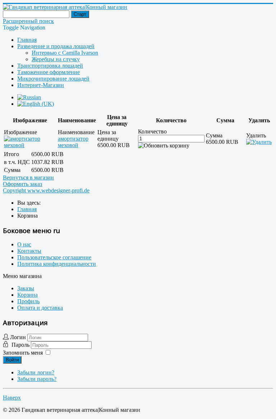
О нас (24, 244)
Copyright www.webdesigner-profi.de (46, 190)
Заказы (25, 288)
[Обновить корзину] (163, 145)
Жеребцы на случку (56, 59)
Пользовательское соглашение (54, 257)
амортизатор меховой (73, 142)
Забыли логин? (35, 372)
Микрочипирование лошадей (53, 79)
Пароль (21, 345)
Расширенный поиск (28, 21)
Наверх (12, 398)
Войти (12, 360)
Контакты (29, 251)
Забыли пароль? (36, 379)
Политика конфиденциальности (56, 264)
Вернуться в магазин (28, 177)
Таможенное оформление (48, 72)
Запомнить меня (23, 353)
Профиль (28, 301)
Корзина (27, 295)
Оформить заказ (22, 184)
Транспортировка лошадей (50, 66)
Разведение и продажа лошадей (56, 46)
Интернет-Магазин (40, 85)
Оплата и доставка (40, 308)
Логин (18, 337)
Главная (27, 40)
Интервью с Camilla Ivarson (65, 53)
